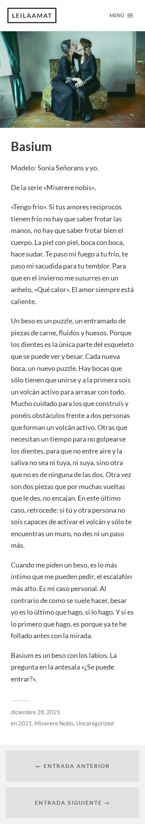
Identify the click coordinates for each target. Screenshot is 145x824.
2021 (25, 723)
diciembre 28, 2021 (35, 711)
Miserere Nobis (54, 723)
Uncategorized (95, 723)
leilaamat (32, 15)
